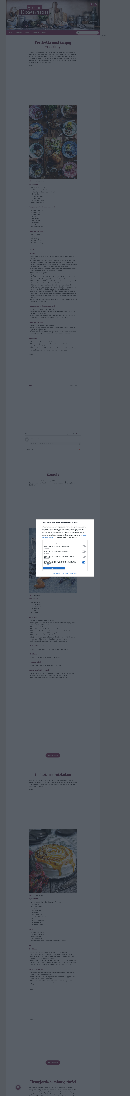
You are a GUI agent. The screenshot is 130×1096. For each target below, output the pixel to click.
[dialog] (65, 548)
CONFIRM (54, 568)
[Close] (91, 522)
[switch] (84, 546)
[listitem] (65, 543)
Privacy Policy (73, 573)
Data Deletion (56, 573)
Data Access (65, 573)
